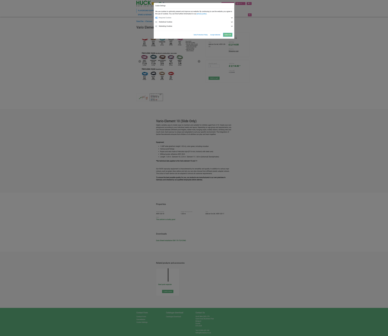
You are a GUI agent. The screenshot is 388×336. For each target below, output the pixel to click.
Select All (227, 35)
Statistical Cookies (165, 22)
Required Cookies (165, 18)
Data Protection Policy (201, 35)
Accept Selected (215, 35)
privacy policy (201, 14)
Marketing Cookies (165, 26)
